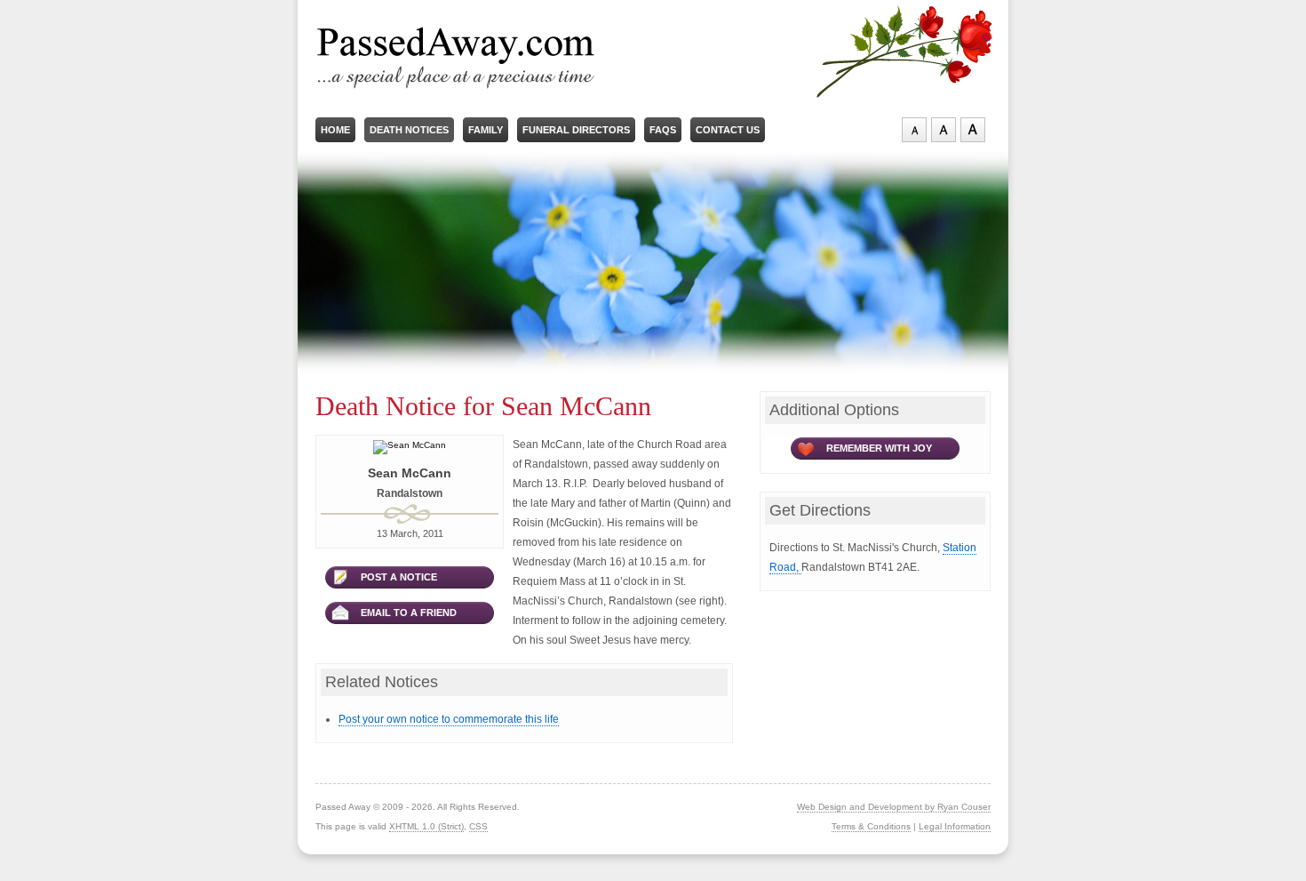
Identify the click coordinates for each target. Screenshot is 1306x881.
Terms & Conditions (871, 826)
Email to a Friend (409, 612)
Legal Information (955, 826)
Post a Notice (399, 577)
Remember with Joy (879, 448)
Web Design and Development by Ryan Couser (894, 807)
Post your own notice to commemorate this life (448, 719)
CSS (478, 826)
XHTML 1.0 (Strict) (426, 826)
